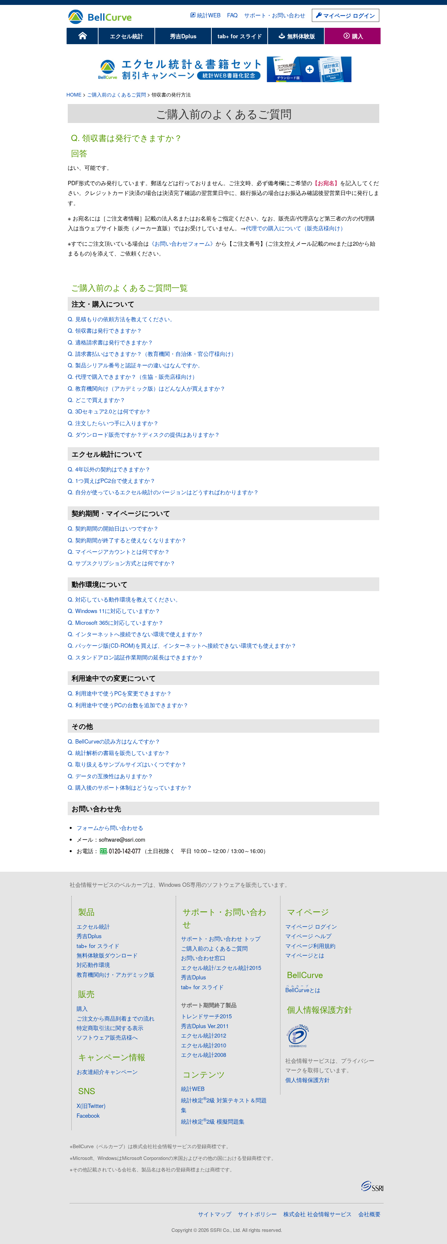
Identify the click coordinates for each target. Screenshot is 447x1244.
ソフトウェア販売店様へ (107, 1037)
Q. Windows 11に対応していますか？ (114, 611)
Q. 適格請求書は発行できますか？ (110, 342)
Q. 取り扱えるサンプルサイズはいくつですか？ (127, 764)
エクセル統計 (126, 36)
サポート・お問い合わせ (274, 15)
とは (302, 990)
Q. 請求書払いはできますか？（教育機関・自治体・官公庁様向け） (152, 354)
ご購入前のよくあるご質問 (116, 94)
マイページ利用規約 (310, 946)
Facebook (88, 1115)
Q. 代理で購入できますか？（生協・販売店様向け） (133, 376)
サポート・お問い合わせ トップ (220, 938)
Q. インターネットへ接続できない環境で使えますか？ (135, 634)
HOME (73, 94)
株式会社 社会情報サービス (317, 1214)
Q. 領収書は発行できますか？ (105, 330)
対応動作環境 (93, 965)
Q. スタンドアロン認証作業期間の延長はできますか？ (135, 657)
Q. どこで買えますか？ (96, 400)
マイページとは (304, 955)
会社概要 (369, 1214)
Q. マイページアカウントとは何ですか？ (119, 551)
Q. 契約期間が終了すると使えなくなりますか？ (127, 540)
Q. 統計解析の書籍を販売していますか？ (119, 753)
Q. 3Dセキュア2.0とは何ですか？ (109, 411)
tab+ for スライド (240, 36)
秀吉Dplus (183, 36)
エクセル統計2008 (203, 1055)
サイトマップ (214, 1214)
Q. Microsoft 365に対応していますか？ (116, 622)
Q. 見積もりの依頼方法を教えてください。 (121, 319)
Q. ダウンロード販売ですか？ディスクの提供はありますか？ (144, 434)
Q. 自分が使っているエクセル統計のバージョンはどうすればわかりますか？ (163, 492)
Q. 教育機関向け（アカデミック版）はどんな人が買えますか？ (146, 388)
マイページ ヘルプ (308, 936)
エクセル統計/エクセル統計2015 (221, 968)
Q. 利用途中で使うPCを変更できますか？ (120, 693)
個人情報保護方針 (307, 1080)
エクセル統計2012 (203, 1035)
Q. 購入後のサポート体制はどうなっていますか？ (130, 787)
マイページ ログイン (348, 15)
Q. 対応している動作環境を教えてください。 (124, 599)
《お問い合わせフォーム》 (182, 243)
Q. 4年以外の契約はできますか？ (109, 469)
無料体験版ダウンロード (107, 955)
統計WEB (209, 15)
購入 (356, 36)
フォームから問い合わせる (110, 828)
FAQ (232, 15)
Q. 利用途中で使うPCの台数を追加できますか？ (128, 705)
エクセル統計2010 (203, 1045)
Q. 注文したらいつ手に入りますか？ (113, 423)
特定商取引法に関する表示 (110, 1028)
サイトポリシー (257, 1214)
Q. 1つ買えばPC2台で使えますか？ (111, 480)
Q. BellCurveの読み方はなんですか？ (114, 741)
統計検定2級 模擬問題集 (212, 1121)
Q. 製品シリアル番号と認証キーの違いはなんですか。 (135, 365)
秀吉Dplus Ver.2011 (205, 1026)
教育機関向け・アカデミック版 (115, 974)
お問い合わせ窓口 (203, 958)
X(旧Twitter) (91, 1106)
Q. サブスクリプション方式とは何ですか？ (121, 563)
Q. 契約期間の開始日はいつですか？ (113, 528)
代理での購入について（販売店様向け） (296, 228)
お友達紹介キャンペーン (107, 1072)
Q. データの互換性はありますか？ (110, 776)
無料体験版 (300, 36)
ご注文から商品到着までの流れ (115, 1018)
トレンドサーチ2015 (206, 1016)
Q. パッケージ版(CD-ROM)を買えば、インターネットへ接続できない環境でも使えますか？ (182, 645)
